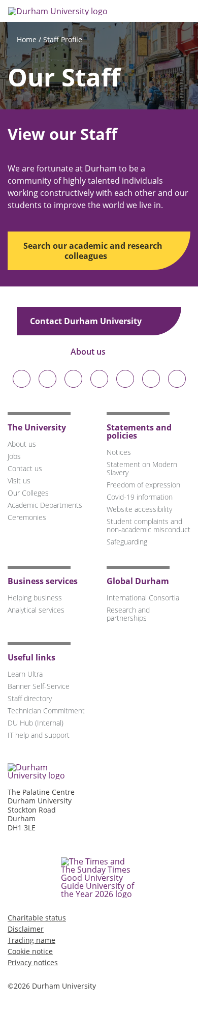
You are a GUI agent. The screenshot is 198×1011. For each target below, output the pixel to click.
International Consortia (143, 597)
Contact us (25, 468)
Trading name (31, 940)
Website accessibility (139, 509)
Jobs (14, 456)
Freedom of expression (143, 484)
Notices (119, 452)
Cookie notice (30, 951)
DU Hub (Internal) (35, 723)
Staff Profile (62, 39)
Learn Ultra (25, 674)
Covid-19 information (140, 497)
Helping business (35, 597)
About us (89, 352)
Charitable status (37, 917)
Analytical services (36, 610)
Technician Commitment (46, 710)
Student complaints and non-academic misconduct (148, 525)
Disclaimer (26, 929)
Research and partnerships (128, 614)
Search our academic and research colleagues (92, 251)
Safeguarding (127, 541)
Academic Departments (45, 505)
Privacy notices (33, 962)
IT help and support (39, 735)
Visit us (19, 480)
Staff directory (30, 698)
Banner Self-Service (39, 686)
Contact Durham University (87, 321)
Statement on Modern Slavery (142, 468)
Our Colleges (28, 493)
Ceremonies (27, 517)
